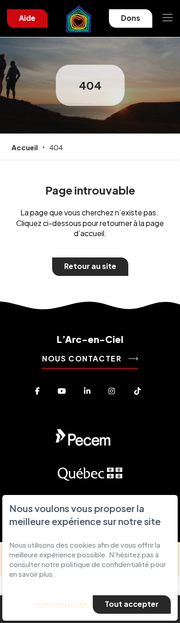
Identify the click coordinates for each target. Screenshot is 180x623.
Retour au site (90, 266)
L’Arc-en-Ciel (90, 339)
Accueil (25, 147)
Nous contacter (83, 358)
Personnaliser (62, 604)
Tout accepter (132, 604)
